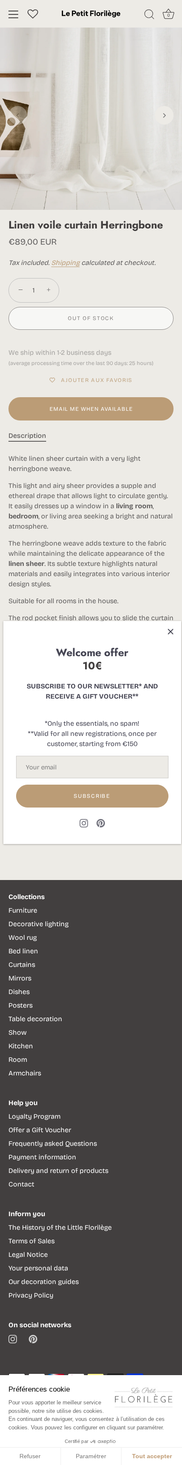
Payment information (42, 1157)
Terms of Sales (31, 1241)
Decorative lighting (38, 924)
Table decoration (35, 1019)
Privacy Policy (30, 1295)
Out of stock (91, 318)
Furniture (22, 910)
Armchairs (24, 1073)
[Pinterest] (101, 823)
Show (17, 1032)
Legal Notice (28, 1255)
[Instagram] (84, 823)
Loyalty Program (34, 1116)
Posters (20, 1005)
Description (27, 436)
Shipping (65, 263)
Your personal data (38, 1268)
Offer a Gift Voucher (39, 1130)
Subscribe (92, 796)
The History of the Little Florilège (60, 1227)
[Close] (170, 631)
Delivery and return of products (58, 1171)
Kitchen (20, 1046)
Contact (21, 1184)
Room (17, 1060)
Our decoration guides (43, 1282)
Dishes (19, 992)
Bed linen (23, 951)
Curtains (21, 965)
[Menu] (13, 14)
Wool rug (22, 937)
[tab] (31, 436)
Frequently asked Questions (52, 1143)
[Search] (149, 15)
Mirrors (19, 978)
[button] (17, 115)
